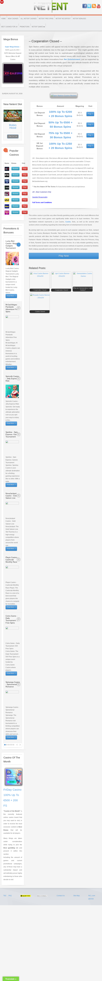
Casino (68, 222)
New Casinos (13, 18)
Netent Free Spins (46, 18)
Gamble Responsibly (39, 197)
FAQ (10, 896)
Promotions (24, 27)
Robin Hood (12, 126)
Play (89, 114)
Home (3, 18)
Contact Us (61, 896)
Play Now (64, 255)
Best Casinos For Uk (9, 27)
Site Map (76, 896)
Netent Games (37, 27)
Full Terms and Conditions (42, 202)
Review (15, 169)
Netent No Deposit (63, 18)
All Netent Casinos (29, 18)
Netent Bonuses (79, 18)
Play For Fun (13, 136)
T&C (5, 896)
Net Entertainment (72, 59)
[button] (40, 282)
